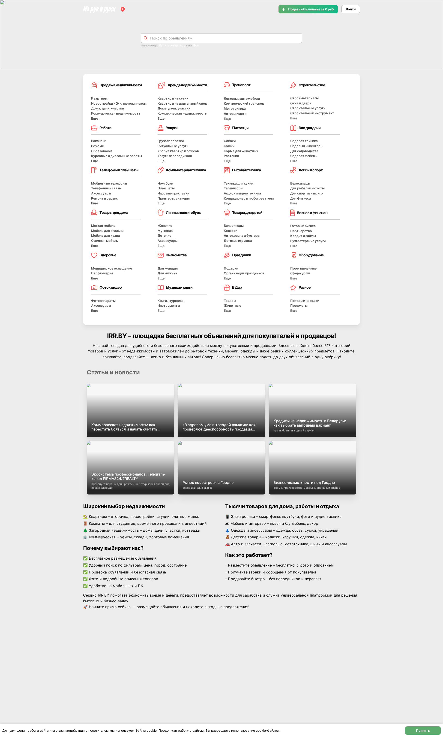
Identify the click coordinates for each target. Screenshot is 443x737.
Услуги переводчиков (175, 156)
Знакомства (176, 255)
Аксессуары (101, 193)
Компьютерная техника (186, 170)
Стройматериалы (304, 98)
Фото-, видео (110, 287)
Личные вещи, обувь (183, 212)
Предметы (299, 305)
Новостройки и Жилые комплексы (119, 103)
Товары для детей (247, 212)
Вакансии (98, 141)
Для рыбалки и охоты (307, 188)
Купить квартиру (172, 45)
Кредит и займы (303, 236)
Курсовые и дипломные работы (116, 156)
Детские (164, 235)
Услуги (171, 127)
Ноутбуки (165, 183)
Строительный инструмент (312, 113)
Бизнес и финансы (312, 212)
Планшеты (166, 188)
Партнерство (301, 231)
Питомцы (240, 127)
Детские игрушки (238, 241)
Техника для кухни (238, 183)
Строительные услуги (307, 108)
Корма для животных (241, 151)
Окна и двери (300, 103)
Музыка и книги (179, 287)
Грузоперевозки (171, 141)
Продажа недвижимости (120, 85)
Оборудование (311, 255)
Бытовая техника (246, 170)
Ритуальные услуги (173, 146)
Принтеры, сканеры (174, 198)
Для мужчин (167, 273)
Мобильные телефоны (109, 183)
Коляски (230, 231)
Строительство (312, 85)
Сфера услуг (300, 273)
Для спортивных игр (306, 193)
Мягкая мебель (103, 225)
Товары (230, 301)
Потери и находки (304, 301)
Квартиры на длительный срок (182, 103)
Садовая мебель (303, 156)
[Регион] (123, 9)
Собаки (230, 141)
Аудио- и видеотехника (242, 193)
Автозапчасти (235, 113)
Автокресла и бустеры (242, 235)
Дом (196, 45)
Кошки (229, 146)
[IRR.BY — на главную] (99, 9)
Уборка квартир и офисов (178, 151)
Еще (94, 118)
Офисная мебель (104, 241)
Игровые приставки (173, 193)
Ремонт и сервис (104, 198)
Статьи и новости (113, 372)
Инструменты (169, 305)
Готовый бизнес (303, 226)
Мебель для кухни (105, 235)
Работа (105, 127)
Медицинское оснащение (111, 268)
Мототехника (235, 108)
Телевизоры (233, 188)
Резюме (97, 146)
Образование (101, 151)
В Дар (237, 287)
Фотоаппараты (103, 301)
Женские (165, 225)
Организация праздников (244, 273)
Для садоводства (304, 151)
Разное (305, 287)
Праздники (241, 255)
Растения (231, 156)
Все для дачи (309, 127)
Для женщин (168, 268)
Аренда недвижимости (187, 85)
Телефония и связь (106, 188)
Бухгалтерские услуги (308, 241)
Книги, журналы (170, 301)
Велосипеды (300, 183)
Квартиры (99, 98)
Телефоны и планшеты (118, 170)
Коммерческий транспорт (245, 103)
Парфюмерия (102, 273)
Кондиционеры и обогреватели (249, 198)
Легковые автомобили (242, 98)
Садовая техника (304, 141)
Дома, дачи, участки (107, 108)
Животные (232, 305)
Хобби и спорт (311, 170)
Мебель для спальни (107, 231)
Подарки (231, 268)
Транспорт (241, 84)
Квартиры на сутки (173, 98)
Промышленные (303, 268)
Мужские (165, 231)
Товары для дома (113, 212)
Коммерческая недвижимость (115, 113)
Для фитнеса (300, 198)
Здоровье (107, 255)
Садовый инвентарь (306, 146)
